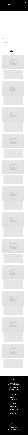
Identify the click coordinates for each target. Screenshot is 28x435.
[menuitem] (25, 2)
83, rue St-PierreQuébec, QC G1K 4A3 (14, 384)
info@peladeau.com (14, 389)
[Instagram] (15, 416)
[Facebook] (12, 416)
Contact (14, 413)
